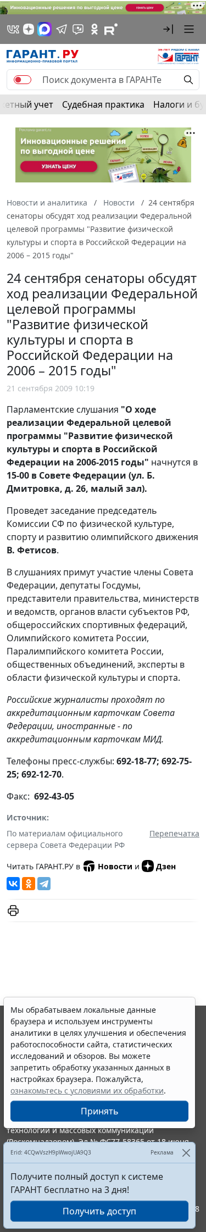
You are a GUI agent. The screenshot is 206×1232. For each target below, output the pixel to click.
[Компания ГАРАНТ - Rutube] (111, 29)
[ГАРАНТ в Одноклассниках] (94, 29)
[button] (168, 29)
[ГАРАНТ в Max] (44, 29)
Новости (115, 866)
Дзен (166, 866)
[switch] (22, 79)
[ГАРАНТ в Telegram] (61, 29)
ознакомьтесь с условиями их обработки (87, 1090)
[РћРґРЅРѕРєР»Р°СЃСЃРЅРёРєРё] (28, 883)
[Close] (186, 1152)
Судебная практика (103, 104)
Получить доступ (99, 1211)
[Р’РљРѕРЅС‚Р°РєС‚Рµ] (13, 883)
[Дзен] (28, 29)
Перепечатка (174, 833)
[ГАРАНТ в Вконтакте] (13, 29)
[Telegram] (44, 883)
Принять (100, 1111)
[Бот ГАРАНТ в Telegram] (78, 29)
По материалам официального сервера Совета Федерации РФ (66, 839)
